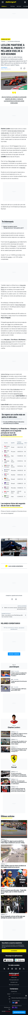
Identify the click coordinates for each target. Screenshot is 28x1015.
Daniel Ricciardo (18, 393)
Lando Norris (13, 242)
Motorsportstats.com (14, 984)
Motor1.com (14, 977)
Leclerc (10, 257)
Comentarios (14, 991)
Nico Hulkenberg (15, 389)
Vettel (16, 146)
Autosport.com (14, 982)
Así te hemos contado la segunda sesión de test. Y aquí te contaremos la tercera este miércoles (14, 100)
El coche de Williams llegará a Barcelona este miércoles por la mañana (13, 422)
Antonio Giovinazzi (6, 342)
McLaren (13, 246)
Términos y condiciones (9, 1007)
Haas (9, 324)
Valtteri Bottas (5, 374)
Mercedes (3, 376)
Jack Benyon (4, 67)
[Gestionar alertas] (15, 599)
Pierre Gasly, (11, 161)
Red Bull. (22, 167)
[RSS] (23, 968)
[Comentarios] (25, 68)
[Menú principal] (2, 2)
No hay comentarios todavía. (14, 628)
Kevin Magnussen (21, 304)
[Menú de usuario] (25, 2)
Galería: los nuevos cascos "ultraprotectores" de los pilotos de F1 (13, 227)
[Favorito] (21, 68)
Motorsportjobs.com (14, 979)
